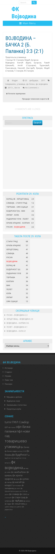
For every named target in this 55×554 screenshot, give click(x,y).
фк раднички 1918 (19, 491)
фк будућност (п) (19, 458)
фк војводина (42, 84)
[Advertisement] (27, 159)
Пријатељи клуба (14, 409)
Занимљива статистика (16, 405)
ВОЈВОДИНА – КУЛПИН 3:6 (18, 323)
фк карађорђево (18, 472)
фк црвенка (18, 507)
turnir (8, 422)
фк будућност (20, 454)
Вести (17, 87)
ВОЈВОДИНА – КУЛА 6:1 (16, 331)
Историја (9, 368)
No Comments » (32, 87)
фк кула (16, 479)
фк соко (23, 494)
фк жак (25, 468)
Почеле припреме (16, 93)
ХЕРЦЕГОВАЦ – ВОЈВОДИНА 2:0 (20, 319)
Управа (8, 376)
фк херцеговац (18, 503)
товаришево (10, 84)
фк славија (14, 494)
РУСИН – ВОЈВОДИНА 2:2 (17, 315)
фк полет (17, 488)
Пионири (8, 384)
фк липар (8, 482)
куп (6, 426)
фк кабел (8, 472)
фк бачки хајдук (11, 451)
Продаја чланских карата (34, 99)
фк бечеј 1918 (21, 451)
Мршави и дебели (14, 397)
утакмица (21, 84)
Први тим (9, 380)
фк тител (27, 501)
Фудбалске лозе (13, 401)
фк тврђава (17, 500)
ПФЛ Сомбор (20, 422)
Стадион (8, 372)
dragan (15, 80)
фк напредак (17, 485)
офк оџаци (11, 427)
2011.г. (10, 87)
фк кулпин (24, 479)
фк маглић (17, 482)
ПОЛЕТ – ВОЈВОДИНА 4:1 (17, 327)
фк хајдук (8, 504)
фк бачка (30, 84)
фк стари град (18, 497)
